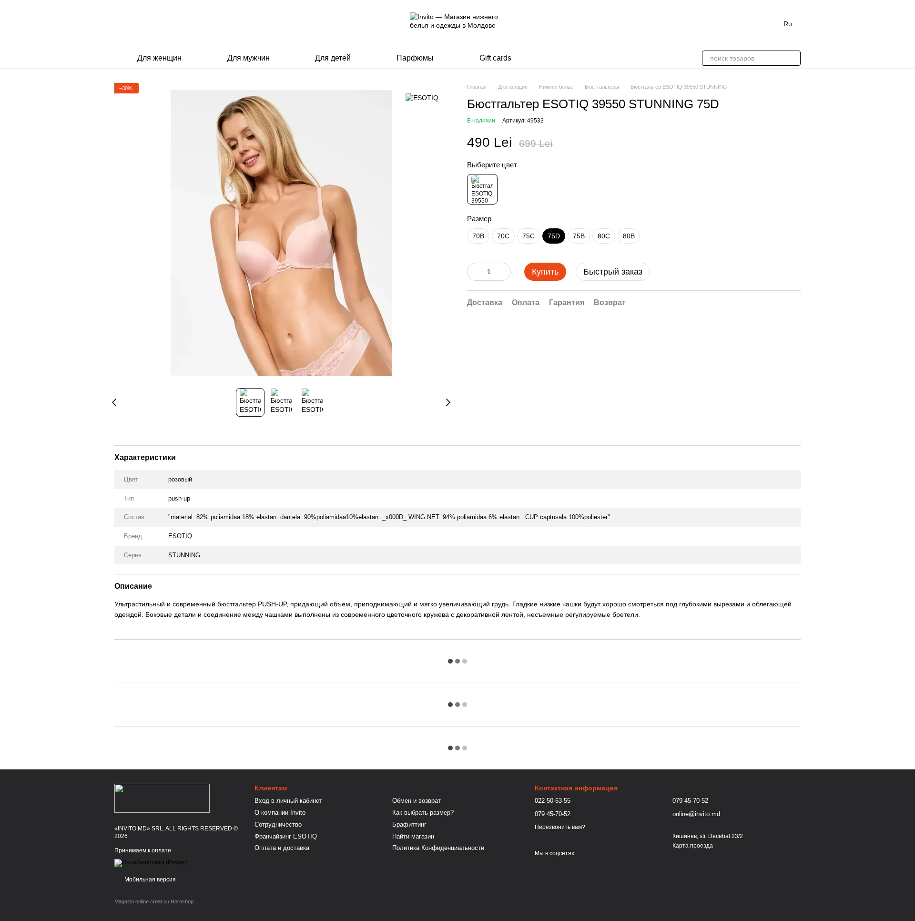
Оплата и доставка (281, 847)
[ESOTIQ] (422, 97)
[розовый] (482, 189)
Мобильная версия (149, 879)
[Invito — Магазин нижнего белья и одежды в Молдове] (162, 797)
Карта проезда (692, 845)
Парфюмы (415, 58)
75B (579, 236)
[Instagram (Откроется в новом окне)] (118, 24)
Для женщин (159, 58)
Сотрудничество (278, 824)
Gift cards (495, 58)
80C (604, 236)
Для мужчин (248, 58)
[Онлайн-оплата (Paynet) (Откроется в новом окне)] (151, 863)
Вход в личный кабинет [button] (288, 800)
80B (629, 236)
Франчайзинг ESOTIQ (285, 836)
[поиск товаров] (793, 58)
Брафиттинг (409, 824)
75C (528, 236)
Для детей (333, 58)
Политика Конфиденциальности (438, 847)
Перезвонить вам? (560, 827)
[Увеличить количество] (503, 271)
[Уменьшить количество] (474, 271)
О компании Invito (279, 812)
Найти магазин (413, 836)
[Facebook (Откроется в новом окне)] (129, 24)
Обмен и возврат (416, 800)
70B (478, 236)
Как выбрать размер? (423, 812)
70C (503, 236)
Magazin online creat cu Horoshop (153, 901)
